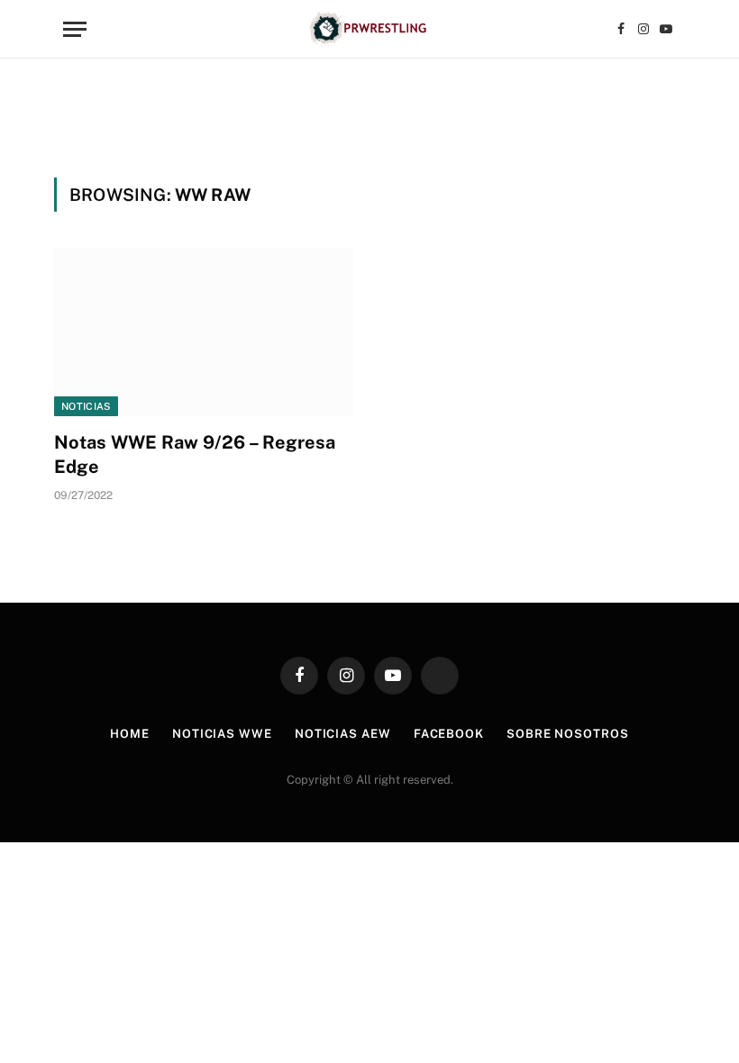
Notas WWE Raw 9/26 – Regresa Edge (194, 454)
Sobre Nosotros (567, 733)
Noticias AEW (343, 733)
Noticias (86, 406)
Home (130, 733)
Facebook (449, 733)
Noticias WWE (222, 733)
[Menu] (75, 29)
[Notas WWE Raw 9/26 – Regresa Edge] (203, 332)
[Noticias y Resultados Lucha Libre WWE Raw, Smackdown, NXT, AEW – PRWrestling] (369, 29)
